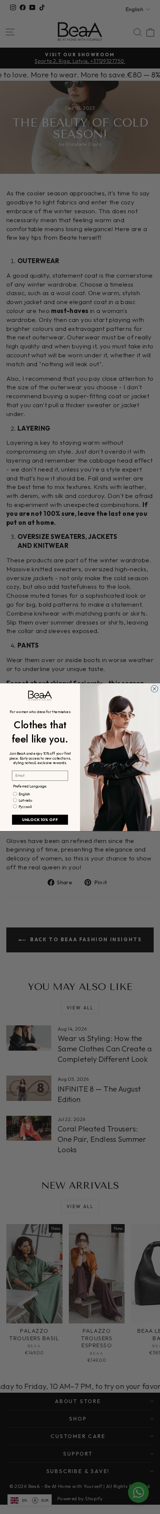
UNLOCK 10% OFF (40, 819)
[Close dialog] (154, 688)
